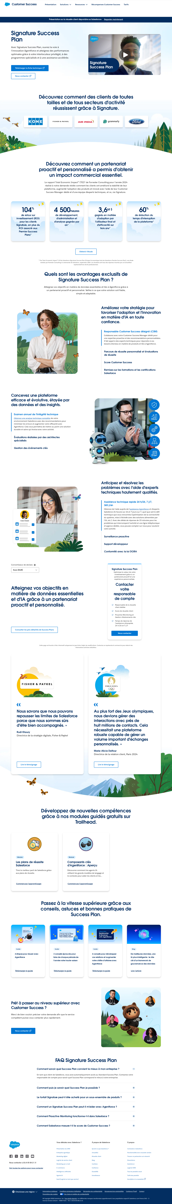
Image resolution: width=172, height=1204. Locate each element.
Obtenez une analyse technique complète (32, 418)
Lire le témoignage (29, 764)
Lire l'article (136, 971)
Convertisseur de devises (22, 565)
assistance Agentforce (139, 509)
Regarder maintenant (113, 19)
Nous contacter (22, 76)
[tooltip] (35, 565)
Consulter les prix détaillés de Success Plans (34, 630)
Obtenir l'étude (86, 251)
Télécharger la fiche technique (28, 68)
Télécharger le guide (24, 971)
